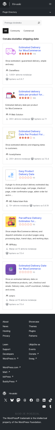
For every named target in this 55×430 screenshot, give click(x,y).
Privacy (6, 335)
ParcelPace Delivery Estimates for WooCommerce (30, 220)
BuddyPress (10, 381)
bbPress (8, 376)
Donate (34, 354)
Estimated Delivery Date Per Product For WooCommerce (31, 133)
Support (6, 349)
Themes (33, 326)
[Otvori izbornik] (50, 4)
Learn (5, 344)
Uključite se (34, 344)
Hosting (6, 331)
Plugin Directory (10, 12)
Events (32, 349)
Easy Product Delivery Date (26, 173)
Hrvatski (13, 393)
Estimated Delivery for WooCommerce (30, 49)
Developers (8, 354)
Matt (6, 372)
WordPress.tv (11, 358)
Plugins (32, 331)
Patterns (33, 335)
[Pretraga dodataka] (39, 22)
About (6, 321)
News (5, 326)
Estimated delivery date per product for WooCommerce (30, 93)
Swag (33, 358)
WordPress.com (12, 367)
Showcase (34, 321)
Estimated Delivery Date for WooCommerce (32, 267)
